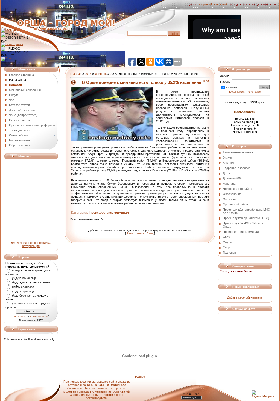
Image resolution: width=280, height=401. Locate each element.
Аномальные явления (238, 152)
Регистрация (135, 233)
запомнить (233, 87)
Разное (140, 376)
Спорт (227, 247)
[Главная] (9, 29)
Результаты (20, 316)
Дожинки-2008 (232, 178)
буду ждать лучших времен (31, 282)
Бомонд (228, 162)
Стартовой (206, 4)
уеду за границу (23, 291)
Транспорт (230, 252)
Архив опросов (39, 316)
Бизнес (228, 157)
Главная (75, 73)
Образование (232, 194)
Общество (230, 199)
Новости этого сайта (237, 188)
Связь (227, 237)
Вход (150, 233)
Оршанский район (235, 204)
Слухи (227, 242)
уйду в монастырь (24, 278)
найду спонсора (23, 286)
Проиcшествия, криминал (109, 212)
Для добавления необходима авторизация (31, 244)
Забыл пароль (237, 91)
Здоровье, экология (236, 168)
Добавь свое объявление (244, 297)
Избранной (220, 4)
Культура (229, 183)
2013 (88, 73)
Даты (226, 173)
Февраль (101, 73)
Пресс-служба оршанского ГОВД (246, 218)
